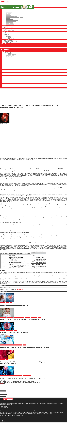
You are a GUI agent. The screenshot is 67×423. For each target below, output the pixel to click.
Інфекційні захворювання (19, 317)
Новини (4, 25)
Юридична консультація (9, 30)
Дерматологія (9, 12)
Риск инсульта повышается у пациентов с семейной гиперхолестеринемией (22, 378)
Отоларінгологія (9, 19)
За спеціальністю (7, 8)
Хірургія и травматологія (11, 21)
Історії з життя (11, 38)
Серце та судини (34, 317)
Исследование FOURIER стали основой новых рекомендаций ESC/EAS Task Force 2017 (24, 347)
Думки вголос (5, 31)
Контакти (4, 43)
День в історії (10, 37)
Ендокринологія (9, 22)
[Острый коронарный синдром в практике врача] (7, 329)
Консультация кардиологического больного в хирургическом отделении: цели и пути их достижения (20, 382)
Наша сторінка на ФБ (4, 407)
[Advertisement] (33, 95)
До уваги (4, 28)
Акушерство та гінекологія (11, 10)
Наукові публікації (9, 9)
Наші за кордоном (8, 29)
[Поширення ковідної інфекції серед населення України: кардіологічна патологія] (7, 316)
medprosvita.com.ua (12, 419)
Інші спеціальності (9, 23)
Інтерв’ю (5, 32)
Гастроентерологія (10, 11)
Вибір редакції (3, 317)
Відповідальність (5, 401)
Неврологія (8, 14)
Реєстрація (2, 409)
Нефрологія (8, 15)
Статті (3, 7)
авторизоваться (20, 289)
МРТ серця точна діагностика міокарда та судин (14, 305)
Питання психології (10, 24)
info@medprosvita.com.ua (41, 418)
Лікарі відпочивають (10, 36)
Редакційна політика (6, 400)
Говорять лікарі (7, 35)
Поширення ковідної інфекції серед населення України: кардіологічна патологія (23, 319)
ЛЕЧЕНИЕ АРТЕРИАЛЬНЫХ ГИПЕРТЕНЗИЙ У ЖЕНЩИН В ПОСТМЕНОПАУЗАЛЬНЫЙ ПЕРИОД (17, 381)
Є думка (5, 33)
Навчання (6, 26)
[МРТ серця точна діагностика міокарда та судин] (7, 301)
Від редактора (7, 34)
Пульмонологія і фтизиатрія (12, 20)
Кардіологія (8, 13)
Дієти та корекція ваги (8, 40)
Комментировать (3, 110)
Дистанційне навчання (9, 27)
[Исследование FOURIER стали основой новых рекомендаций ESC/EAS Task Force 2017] (7, 343)
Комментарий (2, 383)
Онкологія (8, 18)
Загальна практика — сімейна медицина (14, 17)
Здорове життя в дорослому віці (11, 41)
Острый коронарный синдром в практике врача (14, 332)
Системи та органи (8, 42)
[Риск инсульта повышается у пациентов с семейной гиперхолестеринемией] (7, 374)
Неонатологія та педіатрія (11, 16)
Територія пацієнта (6, 39)
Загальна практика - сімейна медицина (8, 344)
